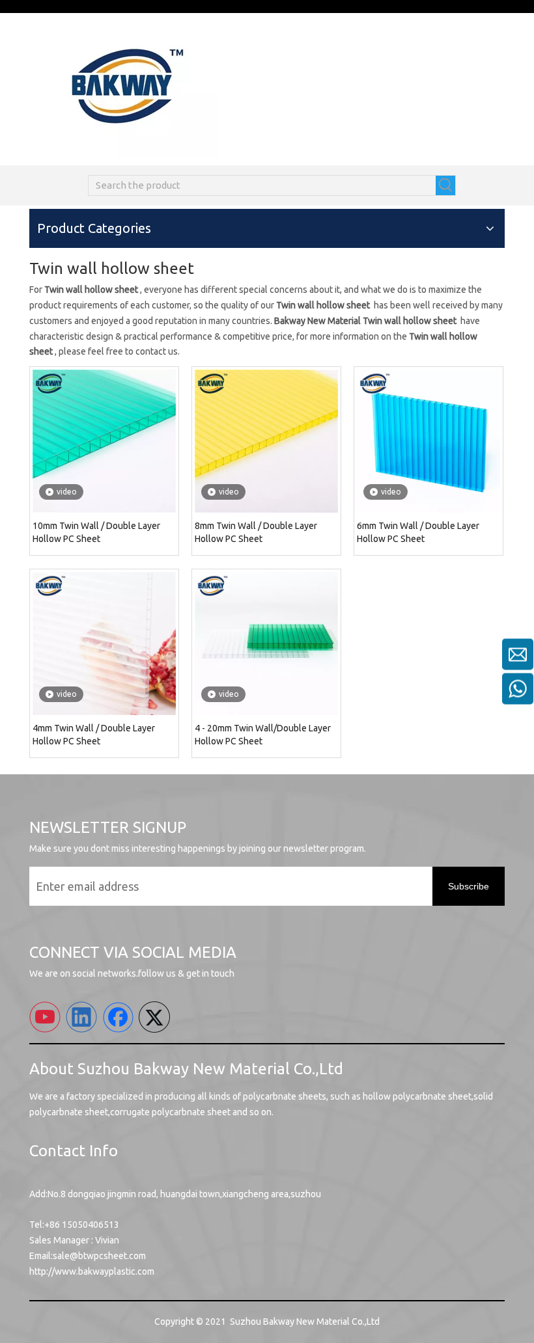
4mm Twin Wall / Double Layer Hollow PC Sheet (94, 734)
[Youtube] (45, 1017)
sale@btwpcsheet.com (99, 1256)
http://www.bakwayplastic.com (91, 1271)
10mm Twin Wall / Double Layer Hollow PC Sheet (96, 532)
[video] (104, 440)
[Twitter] (154, 1017)
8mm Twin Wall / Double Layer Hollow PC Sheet (256, 532)
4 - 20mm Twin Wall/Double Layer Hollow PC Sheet (263, 734)
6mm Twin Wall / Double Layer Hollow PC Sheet (418, 532)
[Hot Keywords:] (445, 185)
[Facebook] (118, 1017)
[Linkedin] (81, 1017)
